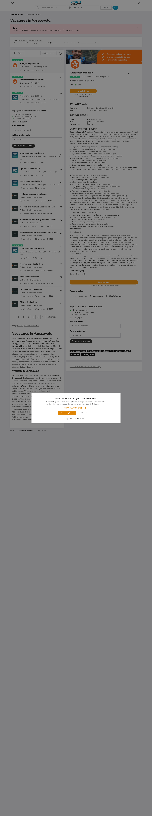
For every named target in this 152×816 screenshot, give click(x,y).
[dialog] (76, 408)
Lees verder (102, 404)
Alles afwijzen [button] (86, 413)
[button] (76, 408)
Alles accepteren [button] (67, 413)
